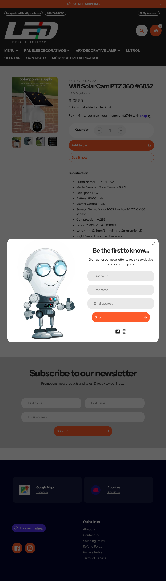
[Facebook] (117, 331)
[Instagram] (124, 331)
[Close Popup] (153, 243)
